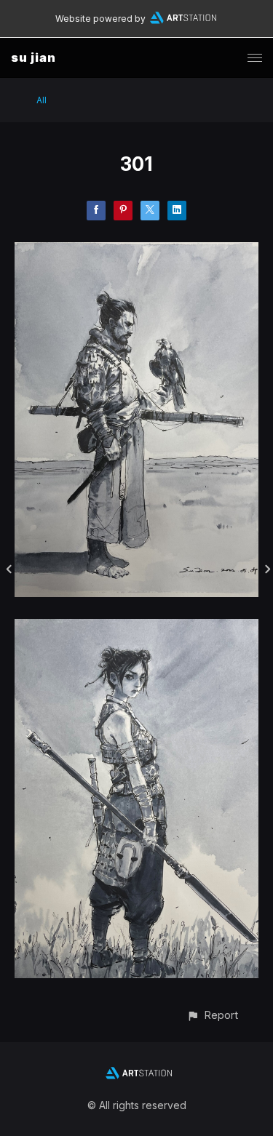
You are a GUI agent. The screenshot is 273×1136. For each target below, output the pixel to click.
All (41, 100)
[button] (212, 1015)
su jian (33, 57)
